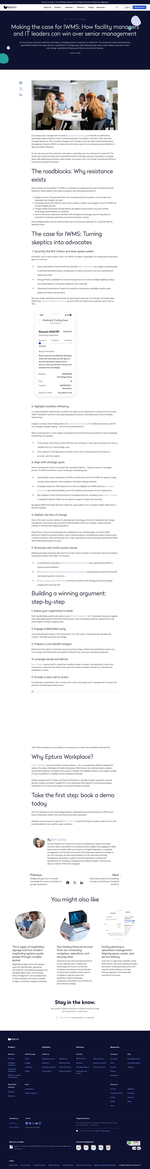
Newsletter (114, 1075)
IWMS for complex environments (14, 1076)
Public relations (14, 1127)
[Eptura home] (10, 7)
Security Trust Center (83, 1165)
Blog (83, 19)
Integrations (29, 1089)
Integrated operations (12, 1070)
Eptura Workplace (85, 266)
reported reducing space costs (54, 301)
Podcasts (130, 1093)
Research (130, 1097)
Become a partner (99, 1063)
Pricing (91, 7)
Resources (100, 7)
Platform (11, 1059)
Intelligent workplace (11, 1064)
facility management (78, 616)
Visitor (27, 1071)
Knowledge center (133, 1059)
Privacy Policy (25, 1165)
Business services (48, 1059)
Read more (104, 2)
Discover (73, 19)
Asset (27, 1059)
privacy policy (90, 1017)
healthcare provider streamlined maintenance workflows (62, 571)
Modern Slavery (53, 1165)
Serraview (11, 1096)
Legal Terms (13, 1165)
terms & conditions (78, 1017)
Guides (112, 1101)
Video (129, 1101)
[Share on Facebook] (20, 82)
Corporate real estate (81, 1072)
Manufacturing (64, 1063)
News (112, 1063)
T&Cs (97, 1131)
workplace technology (77, 135)
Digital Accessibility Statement (105, 1165)
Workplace (29, 1067)
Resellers (79, 1063)
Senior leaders (37, 664)
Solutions (68, 7)
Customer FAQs (67, 1165)
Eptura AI (47, 7)
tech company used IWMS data (52, 580)
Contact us (13, 1123)
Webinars (130, 1089)
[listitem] (27, 1123)
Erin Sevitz (59, 839)
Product (57, 7)
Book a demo (139, 7)
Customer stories (116, 1093)
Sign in (127, 7)
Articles (113, 1089)
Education (45, 1063)
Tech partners (98, 1059)
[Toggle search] (117, 7)
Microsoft (82, 1058)
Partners (80, 7)
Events (112, 1097)
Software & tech (65, 1067)
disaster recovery (109, 495)
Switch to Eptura (31, 1093)
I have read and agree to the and (95, 1131)
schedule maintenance (77, 423)
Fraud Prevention (39, 1165)
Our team (113, 1059)
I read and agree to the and (76, 1017)
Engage (27, 1063)
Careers (113, 1067)
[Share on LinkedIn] (20, 94)
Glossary (130, 1067)
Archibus (11, 1092)
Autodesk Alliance (82, 1067)
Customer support (133, 1063)
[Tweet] (20, 88)
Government (46, 1071)
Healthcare (63, 1059)
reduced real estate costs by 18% (74, 563)
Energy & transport (49, 1067)
